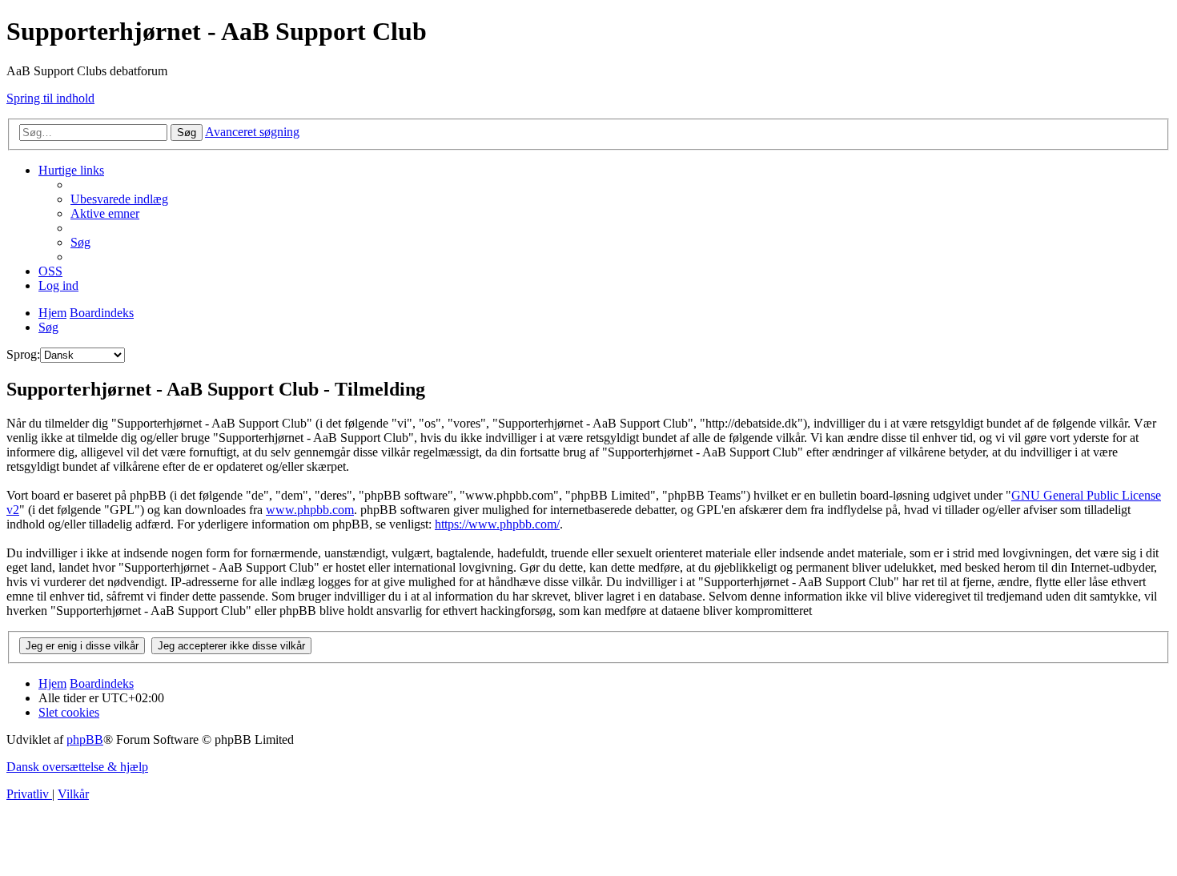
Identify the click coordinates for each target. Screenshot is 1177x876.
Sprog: (23, 354)
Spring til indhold (50, 98)
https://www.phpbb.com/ (497, 524)
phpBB (84, 739)
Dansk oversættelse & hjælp (77, 767)
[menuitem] (119, 199)
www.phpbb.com (310, 509)
